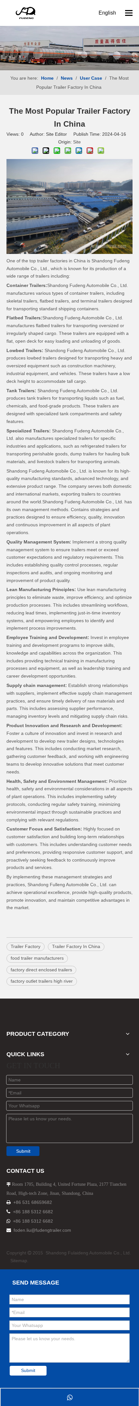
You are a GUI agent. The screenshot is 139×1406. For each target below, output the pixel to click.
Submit (23, 1151)
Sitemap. (19, 1260)
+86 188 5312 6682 (33, 1211)
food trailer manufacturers (37, 958)
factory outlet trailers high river (42, 981)
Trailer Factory (25, 946)
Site (77, 141)
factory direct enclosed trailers (41, 969)
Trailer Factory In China (76, 946)
